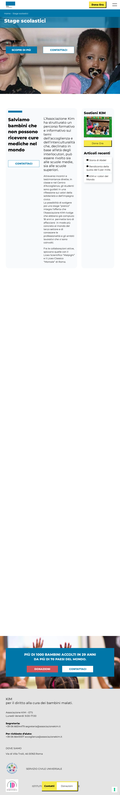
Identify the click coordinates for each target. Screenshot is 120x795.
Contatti (49, 786)
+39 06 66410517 (15, 736)
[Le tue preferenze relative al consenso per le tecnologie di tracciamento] (115, 789)
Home (7, 13)
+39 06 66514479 (15, 726)
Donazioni (42, 669)
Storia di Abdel (97, 160)
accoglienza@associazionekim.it (43, 736)
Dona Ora (98, 4)
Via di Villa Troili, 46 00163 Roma (24, 753)
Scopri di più (21, 50)
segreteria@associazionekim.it (43, 726)
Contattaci (58, 50)
